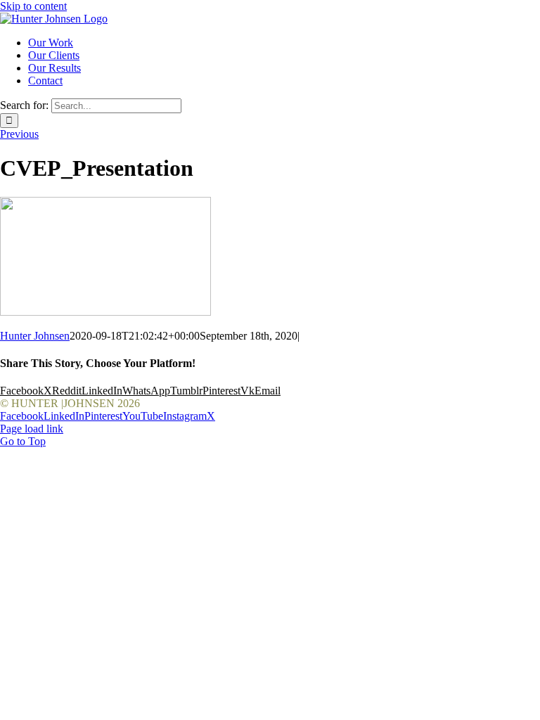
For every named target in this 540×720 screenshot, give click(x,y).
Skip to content (33, 6)
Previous (19, 134)
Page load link (31, 429)
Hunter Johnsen (35, 336)
